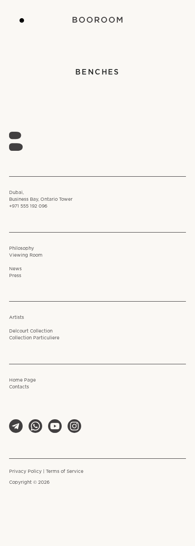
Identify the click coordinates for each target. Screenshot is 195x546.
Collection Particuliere (34, 338)
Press (15, 276)
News (15, 269)
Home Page (22, 380)
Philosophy (21, 249)
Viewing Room (26, 255)
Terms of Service (64, 472)
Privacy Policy (25, 472)
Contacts (19, 387)
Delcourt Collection (31, 331)
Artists (16, 318)
